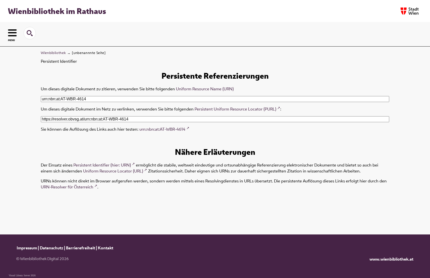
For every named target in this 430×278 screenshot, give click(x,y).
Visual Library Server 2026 (22, 275)
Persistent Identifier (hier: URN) (102, 165)
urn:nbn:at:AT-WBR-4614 (162, 129)
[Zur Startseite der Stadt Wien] (410, 11)
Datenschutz (51, 248)
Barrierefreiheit (80, 248)
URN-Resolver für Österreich (67, 187)
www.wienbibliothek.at (391, 259)
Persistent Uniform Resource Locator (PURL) (235, 109)
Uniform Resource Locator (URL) (113, 171)
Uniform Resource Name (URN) (205, 89)
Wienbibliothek (53, 53)
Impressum (27, 248)
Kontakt (105, 248)
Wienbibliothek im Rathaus (57, 11)
